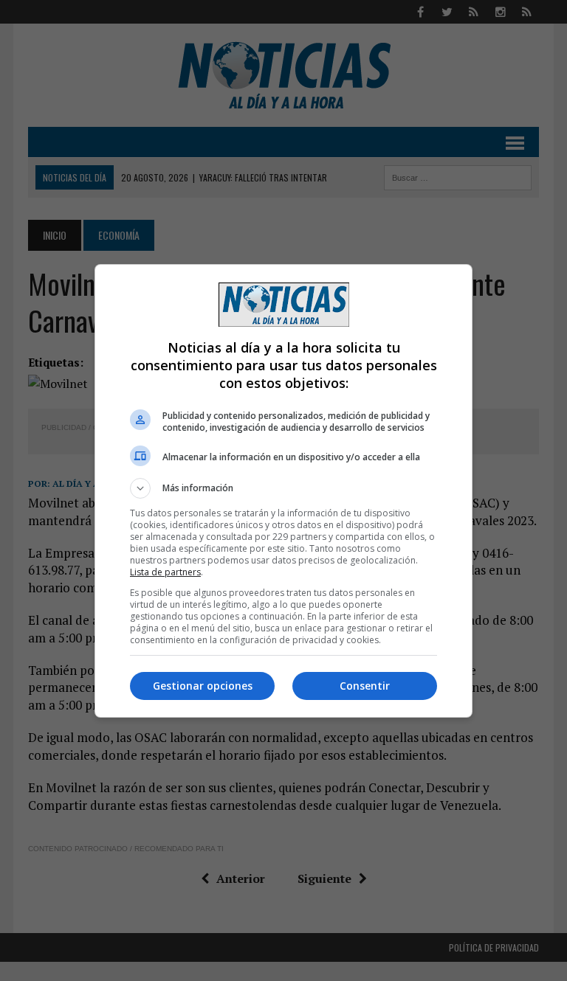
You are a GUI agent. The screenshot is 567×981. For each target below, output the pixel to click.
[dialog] (283, 491)
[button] (283, 488)
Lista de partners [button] (165, 572)
